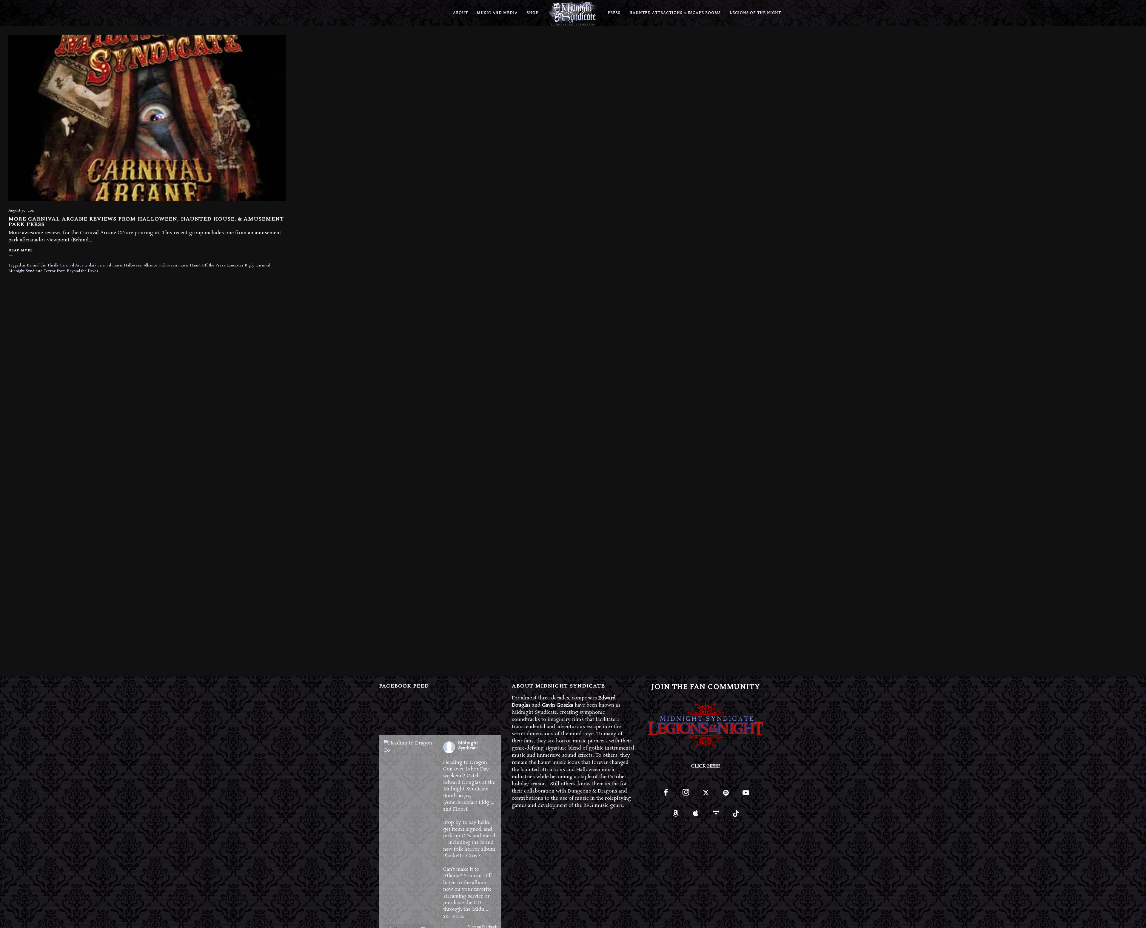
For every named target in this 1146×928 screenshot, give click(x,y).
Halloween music (173, 265)
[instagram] (685, 795)
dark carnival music (106, 265)
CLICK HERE (705, 766)
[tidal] (716, 815)
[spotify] (726, 795)
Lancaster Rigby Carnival (248, 265)
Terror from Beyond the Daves (71, 271)
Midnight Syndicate (25, 271)
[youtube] (746, 796)
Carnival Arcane (74, 265)
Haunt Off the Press (207, 265)
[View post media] (410, 747)
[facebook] (665, 795)
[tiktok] (736, 815)
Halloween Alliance (140, 265)
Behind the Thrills (42, 265)
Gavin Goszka (557, 705)
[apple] (696, 815)
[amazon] (676, 815)
